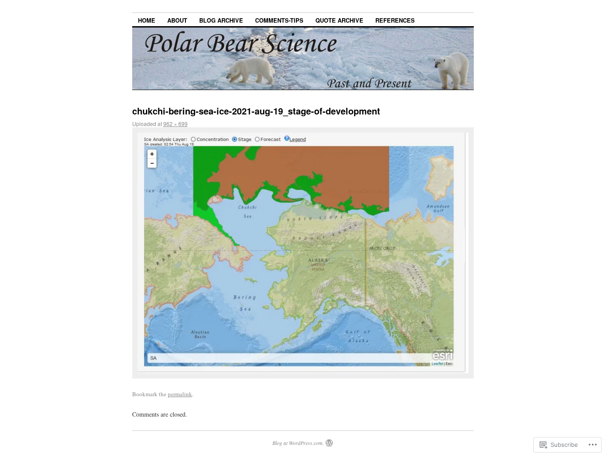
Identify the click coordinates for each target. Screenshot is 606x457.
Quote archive (339, 20)
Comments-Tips (279, 20)
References (395, 20)
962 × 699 (175, 123)
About (177, 20)
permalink (180, 394)
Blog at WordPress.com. (298, 442)
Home (146, 20)
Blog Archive (221, 20)
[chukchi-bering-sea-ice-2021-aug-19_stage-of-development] (303, 253)
